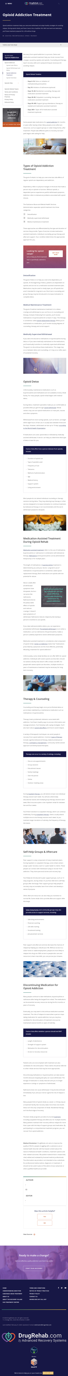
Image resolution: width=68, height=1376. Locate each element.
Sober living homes (32, 910)
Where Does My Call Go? (37, 1299)
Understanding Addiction (12, 1291)
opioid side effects (41, 728)
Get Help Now (55, 253)
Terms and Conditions (11, 92)
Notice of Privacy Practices (39, 1291)
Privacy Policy (9, 99)
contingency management (38, 743)
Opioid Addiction (10, 63)
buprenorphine (47, 565)
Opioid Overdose (11, 78)
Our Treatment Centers (11, 1302)
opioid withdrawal (50, 408)
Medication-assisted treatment (33, 550)
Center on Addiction (41, 644)
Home (5, 1288)
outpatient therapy (42, 815)
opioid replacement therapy (46, 321)
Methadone (33, 556)
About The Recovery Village (12, 1299)
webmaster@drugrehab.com (42, 1325)
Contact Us (33, 1296)
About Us (6, 1296)
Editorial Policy (9, 102)
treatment (57, 1117)
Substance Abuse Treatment (12, 1294)
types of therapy (56, 737)
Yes (44, 1216)
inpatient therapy (34, 794)
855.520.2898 (48, 1373)
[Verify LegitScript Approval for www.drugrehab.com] (34, 1353)
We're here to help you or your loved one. (33, 1373)
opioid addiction (51, 122)
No (45, 1223)
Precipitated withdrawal (48, 629)
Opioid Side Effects (12, 65)
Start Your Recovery (34, 1268)
